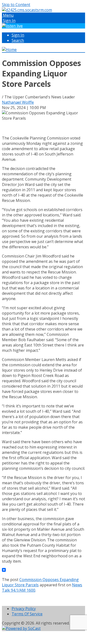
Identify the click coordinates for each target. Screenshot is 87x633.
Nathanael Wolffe (18, 102)
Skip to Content (16, 4)
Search (18, 40)
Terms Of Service (27, 614)
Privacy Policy (24, 608)
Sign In (18, 35)
